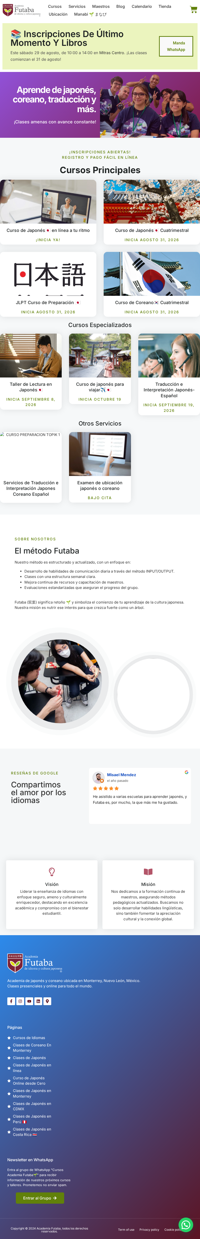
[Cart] (194, 9)
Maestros (101, 6)
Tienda (165, 6)
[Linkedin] (38, 1001)
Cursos (55, 6)
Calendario (142, 6)
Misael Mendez (121, 774)
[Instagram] (20, 1001)
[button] (186, 1225)
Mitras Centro (111, 52)
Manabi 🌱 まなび (90, 14)
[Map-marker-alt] (47, 1001)
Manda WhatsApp (176, 46)
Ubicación (58, 14)
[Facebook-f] (11, 1001)
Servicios (77, 6)
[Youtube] (29, 1001)
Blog (120, 6)
